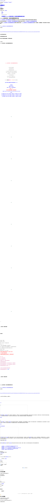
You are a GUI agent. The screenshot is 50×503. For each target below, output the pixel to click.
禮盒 (5, 440)
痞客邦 (6, 456)
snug (0, 402)
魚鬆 (1, 437)
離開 (3, 501)
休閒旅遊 (6, 10)
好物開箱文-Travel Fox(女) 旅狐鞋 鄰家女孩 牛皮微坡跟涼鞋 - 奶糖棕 (10, 448)
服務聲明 (31, 493)
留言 (7, 456)
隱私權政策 (29, 493)
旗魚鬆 (30, 437)
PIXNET (20, 493)
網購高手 (2, 5)
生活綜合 (5, 458)
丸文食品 (7, 437)
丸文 (4, 437)
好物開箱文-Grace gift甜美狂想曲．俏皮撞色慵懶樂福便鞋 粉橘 (13, 16)
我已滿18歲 (2, 501)
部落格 (2, 12)
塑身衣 (1, 417)
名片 (2, 13)
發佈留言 (1, 465)
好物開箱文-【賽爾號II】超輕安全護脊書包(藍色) (7, 449)
